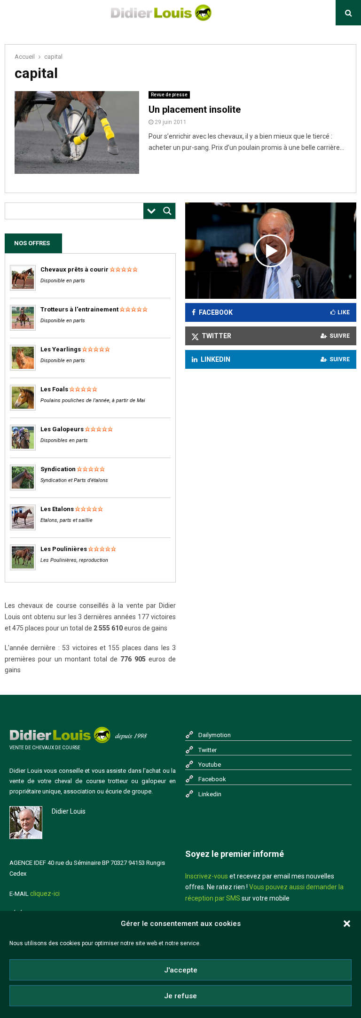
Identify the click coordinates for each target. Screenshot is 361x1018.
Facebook (212, 779)
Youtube (209, 764)
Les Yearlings (60, 349)
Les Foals (54, 389)
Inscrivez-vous (206, 876)
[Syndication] (23, 488)
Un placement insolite (195, 109)
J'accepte (180, 970)
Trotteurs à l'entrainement (79, 309)
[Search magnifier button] (167, 211)
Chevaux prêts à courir (74, 269)
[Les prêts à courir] (23, 288)
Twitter (207, 750)
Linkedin (209, 794)
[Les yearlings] (23, 368)
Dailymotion (214, 734)
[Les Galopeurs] (23, 448)
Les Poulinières (63, 548)
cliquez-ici (45, 893)
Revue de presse (169, 94)
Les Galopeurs (62, 429)
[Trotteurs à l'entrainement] (23, 328)
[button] (347, 923)
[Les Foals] (23, 408)
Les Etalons (57, 509)
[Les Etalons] (23, 528)
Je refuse (180, 996)
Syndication (58, 469)
